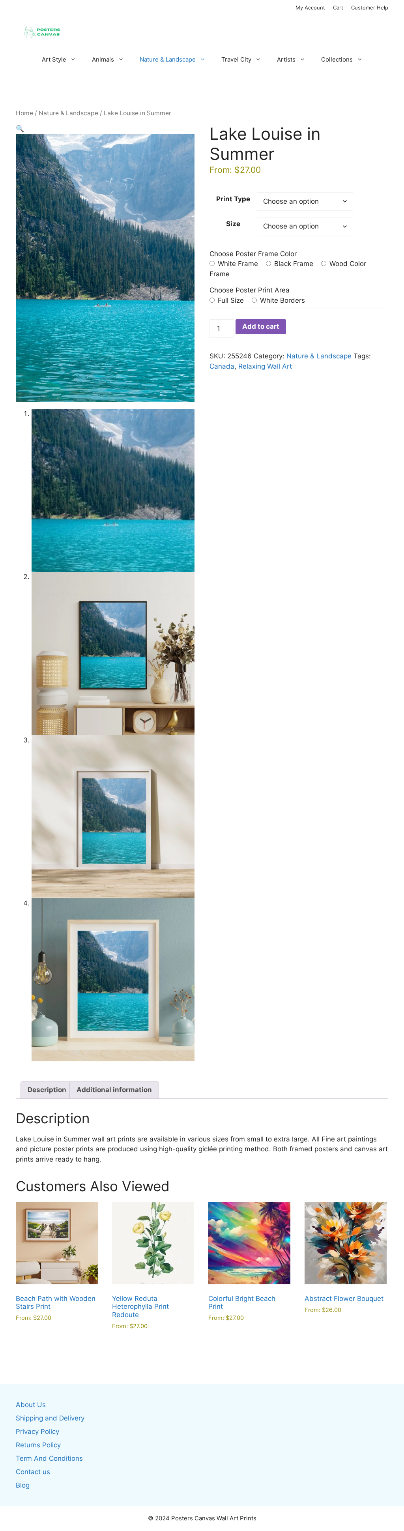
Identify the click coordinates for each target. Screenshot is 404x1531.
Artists (286, 59)
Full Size (230, 300)
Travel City (236, 59)
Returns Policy (38, 1445)
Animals (103, 59)
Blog (23, 1485)
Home (24, 113)
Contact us (33, 1472)
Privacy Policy (37, 1431)
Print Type (233, 199)
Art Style (54, 59)
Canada (221, 366)
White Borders (281, 300)
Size (233, 224)
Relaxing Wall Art (265, 366)
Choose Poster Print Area (249, 290)
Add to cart (260, 326)
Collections (337, 59)
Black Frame (292, 264)
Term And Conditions (49, 1458)
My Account (310, 7)
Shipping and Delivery (50, 1418)
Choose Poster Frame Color (253, 254)
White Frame (237, 264)
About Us (31, 1405)
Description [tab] (47, 1090)
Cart (338, 7)
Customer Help (369, 7)
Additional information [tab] (114, 1090)
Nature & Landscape (168, 59)
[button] (20, 129)
